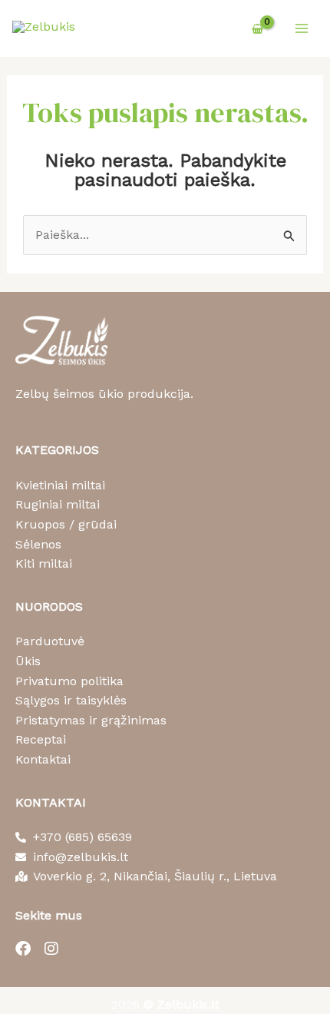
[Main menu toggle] (301, 28)
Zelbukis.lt (188, 1004)
